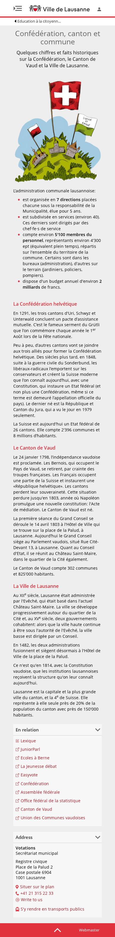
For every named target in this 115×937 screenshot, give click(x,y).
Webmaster (89, 930)
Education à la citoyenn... (39, 21)
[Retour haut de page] (57, 929)
